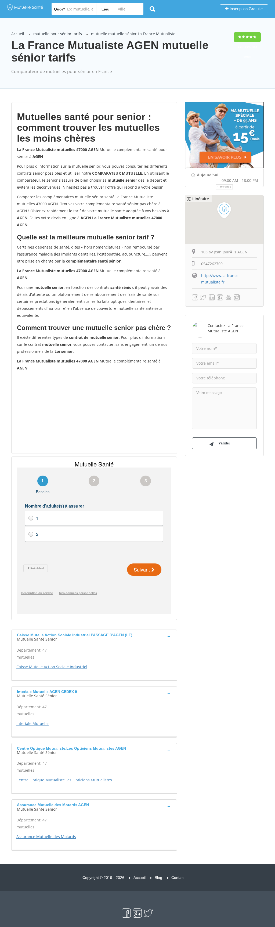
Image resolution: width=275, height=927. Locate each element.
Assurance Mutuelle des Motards (46, 836)
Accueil (17, 33)
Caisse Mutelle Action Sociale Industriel (51, 666)
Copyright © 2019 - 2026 (103, 877)
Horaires (225, 186)
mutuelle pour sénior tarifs (57, 33)
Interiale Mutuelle (32, 723)
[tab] (94, 637)
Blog (158, 877)
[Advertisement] (94, 412)
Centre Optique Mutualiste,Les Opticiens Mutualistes (64, 779)
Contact (177, 877)
